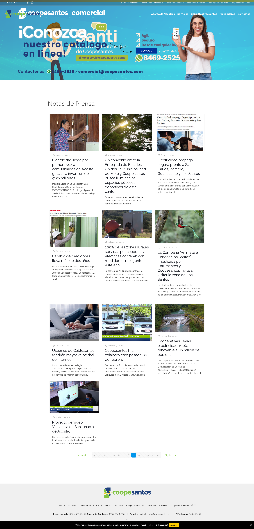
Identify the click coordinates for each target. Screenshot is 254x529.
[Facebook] (27, 3)
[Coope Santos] (23, 14)
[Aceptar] (250, 525)
